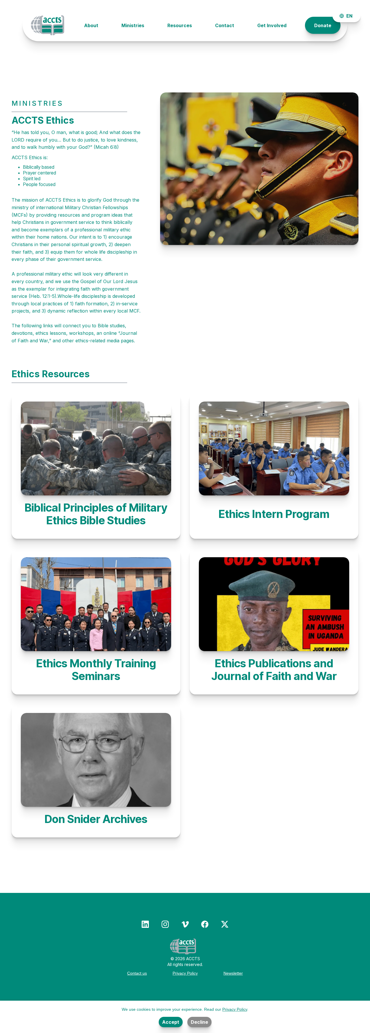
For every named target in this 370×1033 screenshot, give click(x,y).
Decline (199, 1022)
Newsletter (233, 973)
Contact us (137, 973)
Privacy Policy (185, 973)
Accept (170, 1022)
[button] (346, 16)
